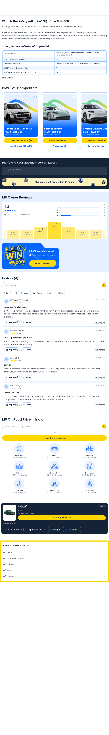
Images (73, 529)
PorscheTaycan (53, 128)
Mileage (56, 529)
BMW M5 (22, 506)
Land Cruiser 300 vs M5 (21, 146)
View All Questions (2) (21, 140)
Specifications (35, 529)
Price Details (13, 529)
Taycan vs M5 (59, 146)
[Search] (104, 426)
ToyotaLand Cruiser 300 (19, 128)
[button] (54, 256)
